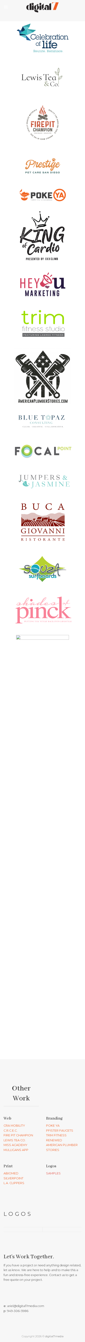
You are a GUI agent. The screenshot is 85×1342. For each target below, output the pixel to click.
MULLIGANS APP (16, 1150)
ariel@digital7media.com (25, 1306)
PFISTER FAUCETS (59, 1130)
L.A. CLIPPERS (14, 1183)
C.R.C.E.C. (10, 1130)
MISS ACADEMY (15, 1145)
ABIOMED (11, 1173)
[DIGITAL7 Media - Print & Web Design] (42, 7)
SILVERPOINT (13, 1178)
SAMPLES (53, 1173)
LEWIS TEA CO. (15, 1140)
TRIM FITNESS (56, 1135)
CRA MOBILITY (14, 1125)
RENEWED (54, 1140)
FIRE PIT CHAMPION (18, 1135)
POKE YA (53, 1125)
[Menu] (6, 7)
